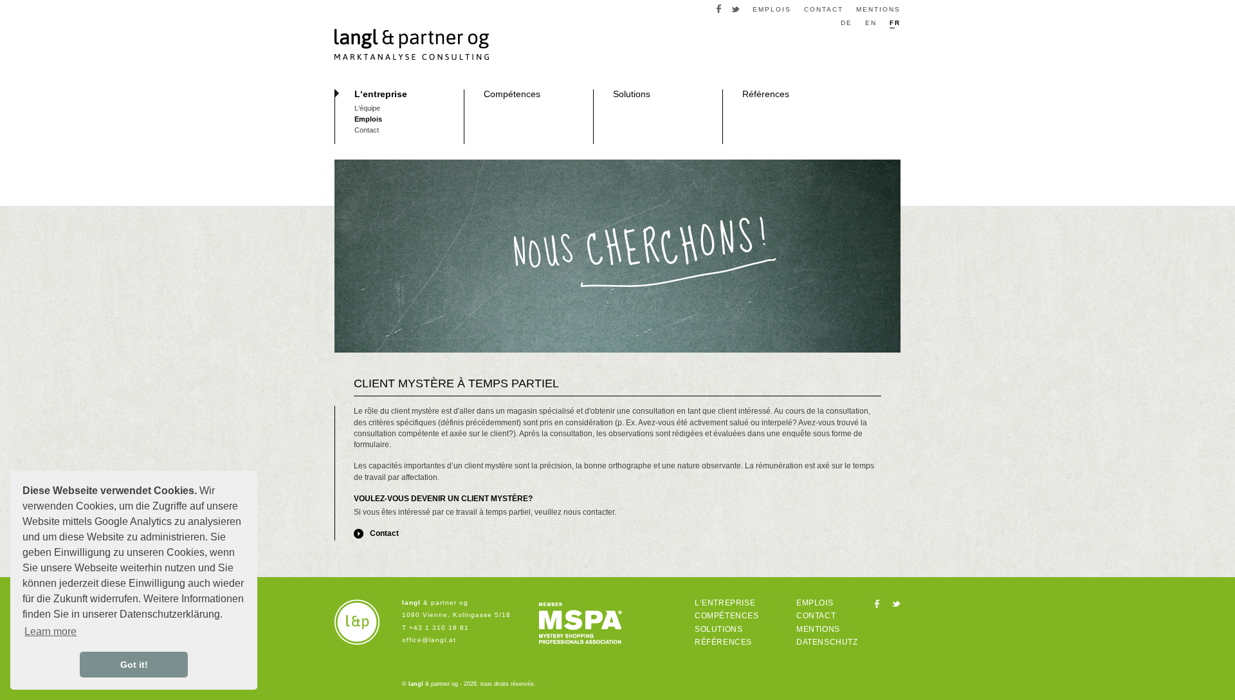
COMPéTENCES (727, 615)
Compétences (512, 93)
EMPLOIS (772, 9)
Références (765, 93)
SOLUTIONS (718, 629)
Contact (366, 130)
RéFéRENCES (723, 642)
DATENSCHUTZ (827, 642)
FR (895, 23)
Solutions (631, 93)
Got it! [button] (134, 664)
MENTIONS (878, 9)
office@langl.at (429, 639)
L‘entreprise (380, 93)
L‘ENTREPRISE (725, 602)
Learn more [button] (50, 631)
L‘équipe (367, 108)
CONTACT (823, 9)
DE (846, 23)
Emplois (368, 119)
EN (871, 23)
